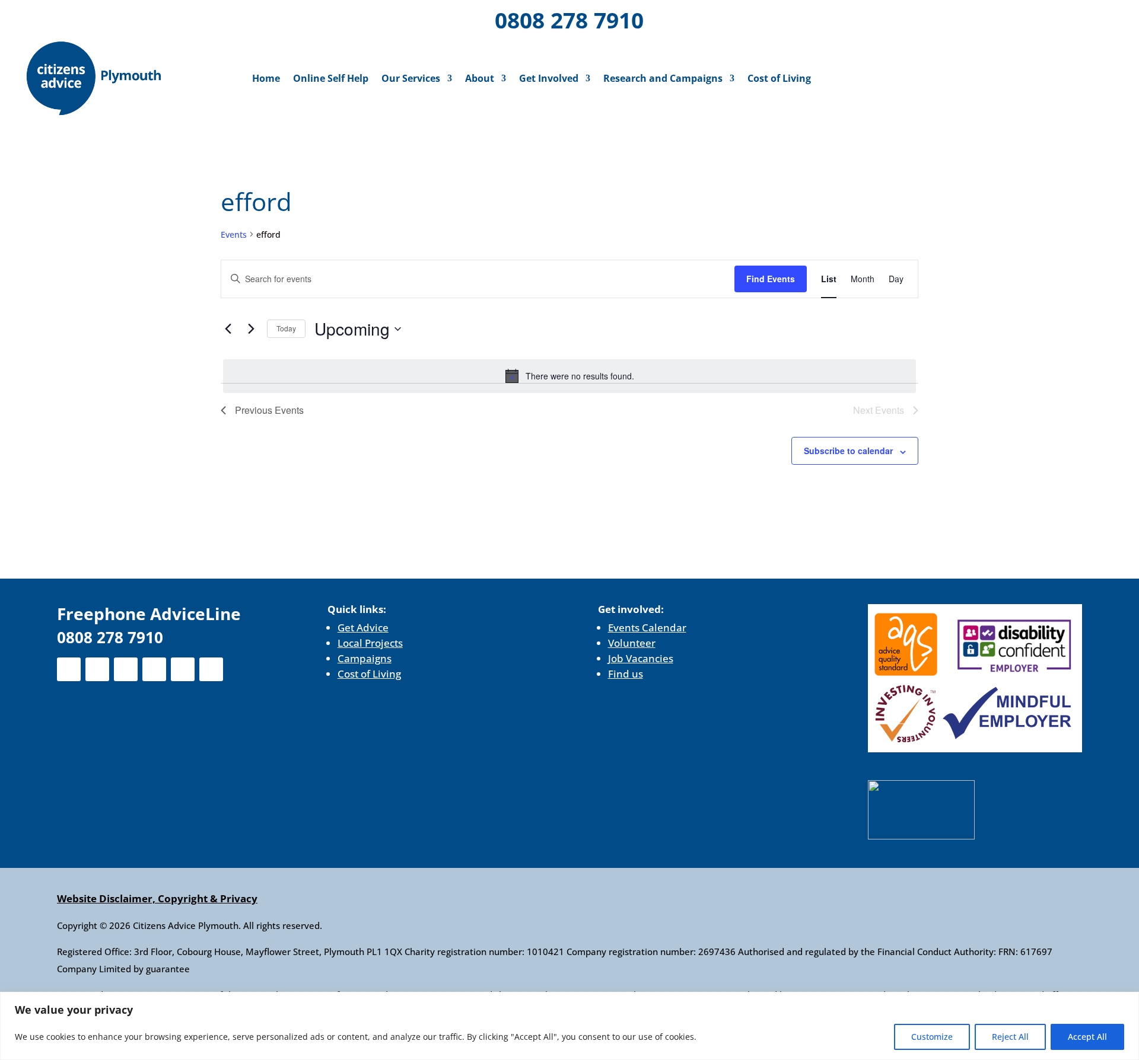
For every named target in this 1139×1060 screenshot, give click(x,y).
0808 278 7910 (569, 20)
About (479, 78)
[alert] (569, 375)
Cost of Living (779, 78)
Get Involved (548, 78)
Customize (932, 1036)
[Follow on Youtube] (183, 18)
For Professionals (1056, 21)
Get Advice (363, 627)
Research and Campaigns (663, 78)
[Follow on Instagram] (122, 18)
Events (234, 234)
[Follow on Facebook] (60, 18)
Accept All (1087, 1036)
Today (286, 328)
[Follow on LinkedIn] (152, 18)
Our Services (410, 78)
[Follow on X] (91, 18)
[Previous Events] (228, 329)
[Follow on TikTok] (214, 18)
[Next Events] (251, 329)
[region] (569, 1026)
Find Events (770, 279)
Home (266, 78)
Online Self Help (330, 78)
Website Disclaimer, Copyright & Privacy (157, 898)
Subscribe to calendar (848, 450)
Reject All (1010, 1036)
